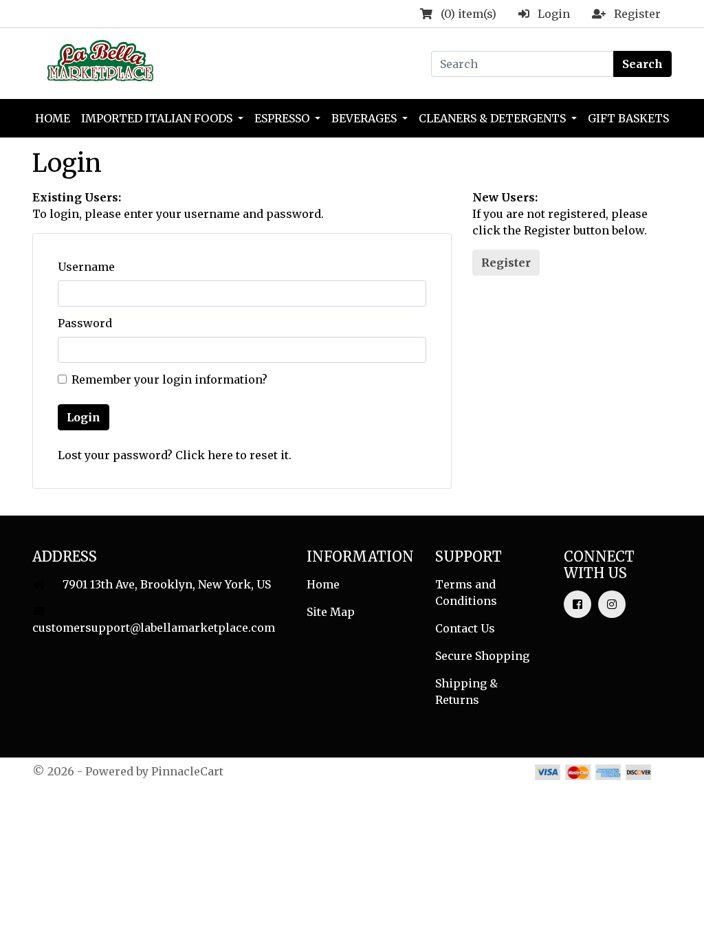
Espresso (283, 118)
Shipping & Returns (466, 691)
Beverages (365, 118)
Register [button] (506, 262)
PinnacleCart (187, 771)
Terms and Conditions (466, 592)
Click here (204, 455)
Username (86, 267)
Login (83, 417)
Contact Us (465, 628)
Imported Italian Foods (158, 118)
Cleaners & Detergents (494, 118)
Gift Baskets (628, 118)
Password (85, 323)
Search (642, 64)
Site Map (331, 612)
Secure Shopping (482, 656)
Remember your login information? (169, 379)
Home (52, 118)
